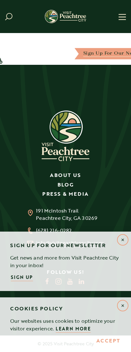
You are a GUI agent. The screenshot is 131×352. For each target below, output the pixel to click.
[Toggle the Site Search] (8, 16)
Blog (65, 184)
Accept (108, 340)
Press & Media (65, 194)
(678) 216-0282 (54, 230)
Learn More (73, 329)
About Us (65, 175)
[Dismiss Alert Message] (122, 305)
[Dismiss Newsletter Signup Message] (122, 240)
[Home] (65, 16)
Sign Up (22, 277)
